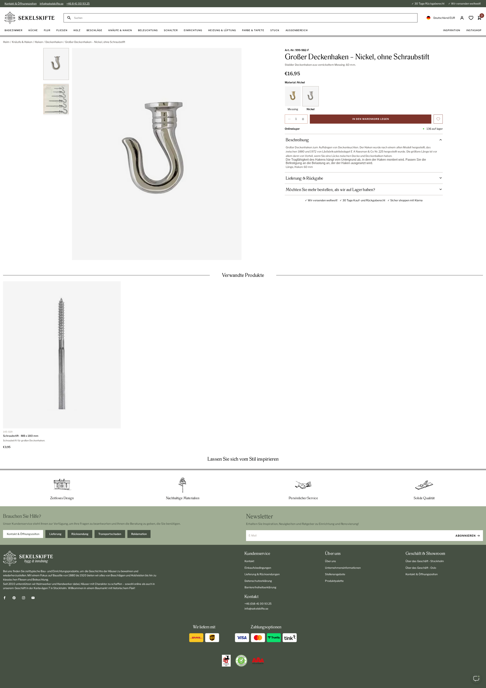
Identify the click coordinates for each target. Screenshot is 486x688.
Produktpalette (334, 580)
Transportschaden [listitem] (109, 534)
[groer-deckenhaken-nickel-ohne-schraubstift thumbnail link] (56, 64)
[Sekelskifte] (82, 558)
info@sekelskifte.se (51, 3)
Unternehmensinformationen (343, 567)
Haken (39, 41)
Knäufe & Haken (22, 41)
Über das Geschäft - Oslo (421, 567)
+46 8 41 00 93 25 (78, 3)
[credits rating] (258, 660)
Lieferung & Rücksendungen (262, 574)
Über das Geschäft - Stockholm (425, 561)
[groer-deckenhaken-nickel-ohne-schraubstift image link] (156, 154)
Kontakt (249, 561)
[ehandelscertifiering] (241, 661)
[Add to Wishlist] (438, 119)
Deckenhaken (54, 41)
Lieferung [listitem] (55, 534)
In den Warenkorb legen (370, 119)
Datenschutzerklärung (258, 580)
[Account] (462, 18)
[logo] (29, 18)
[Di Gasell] (226, 661)
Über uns (330, 561)
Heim (6, 41)
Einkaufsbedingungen (258, 567)
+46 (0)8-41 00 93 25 (258, 603)
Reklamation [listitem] (139, 534)
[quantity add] (303, 119)
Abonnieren (465, 535)
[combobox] (244, 18)
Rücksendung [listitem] (79, 534)
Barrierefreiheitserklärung (260, 587)
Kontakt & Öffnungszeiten (21, 3)
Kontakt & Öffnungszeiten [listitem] (23, 534)
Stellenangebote (335, 574)
